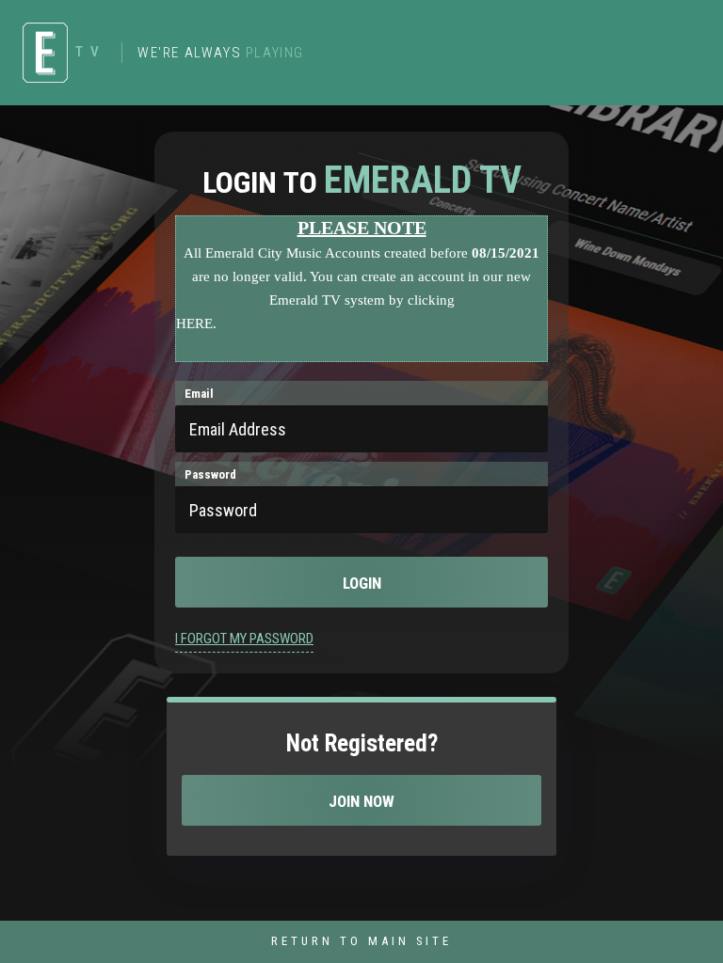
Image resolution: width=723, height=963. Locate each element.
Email (199, 394)
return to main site (361, 941)
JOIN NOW (361, 801)
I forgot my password (244, 638)
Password (210, 474)
